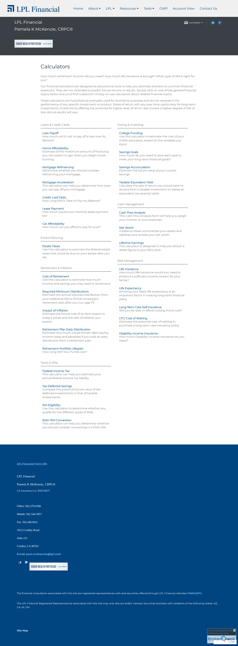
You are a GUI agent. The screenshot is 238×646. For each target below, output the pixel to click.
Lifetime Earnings (131, 242)
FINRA (191, 593)
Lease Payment (53, 208)
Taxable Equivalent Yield (136, 182)
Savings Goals (128, 152)
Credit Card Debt (54, 197)
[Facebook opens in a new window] (220, 23)
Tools (148, 8)
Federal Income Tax (56, 371)
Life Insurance (129, 269)
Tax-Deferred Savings (57, 386)
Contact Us (208, 8)
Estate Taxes (51, 246)
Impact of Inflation (55, 310)
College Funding (131, 133)
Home (78, 8)
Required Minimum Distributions (65, 291)
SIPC (199, 593)
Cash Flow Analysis (132, 212)
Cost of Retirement (55, 276)
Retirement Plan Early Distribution (66, 329)
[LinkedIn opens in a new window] (213, 23)
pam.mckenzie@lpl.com (43, 554)
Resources (128, 8)
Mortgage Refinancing (58, 167)
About (93, 8)
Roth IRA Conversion (56, 420)
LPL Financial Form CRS (32, 463)
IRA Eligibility (51, 405)
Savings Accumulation (134, 167)
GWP (163, 8)
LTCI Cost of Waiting (133, 318)
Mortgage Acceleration (58, 182)
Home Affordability (55, 148)
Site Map (22, 630)
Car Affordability (53, 223)
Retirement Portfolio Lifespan (62, 348)
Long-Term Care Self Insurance (140, 307)
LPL (109, 8)
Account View (184, 8)
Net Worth (126, 227)
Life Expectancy (130, 288)
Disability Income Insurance (138, 333)
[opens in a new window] (33, 46)
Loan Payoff (50, 133)
